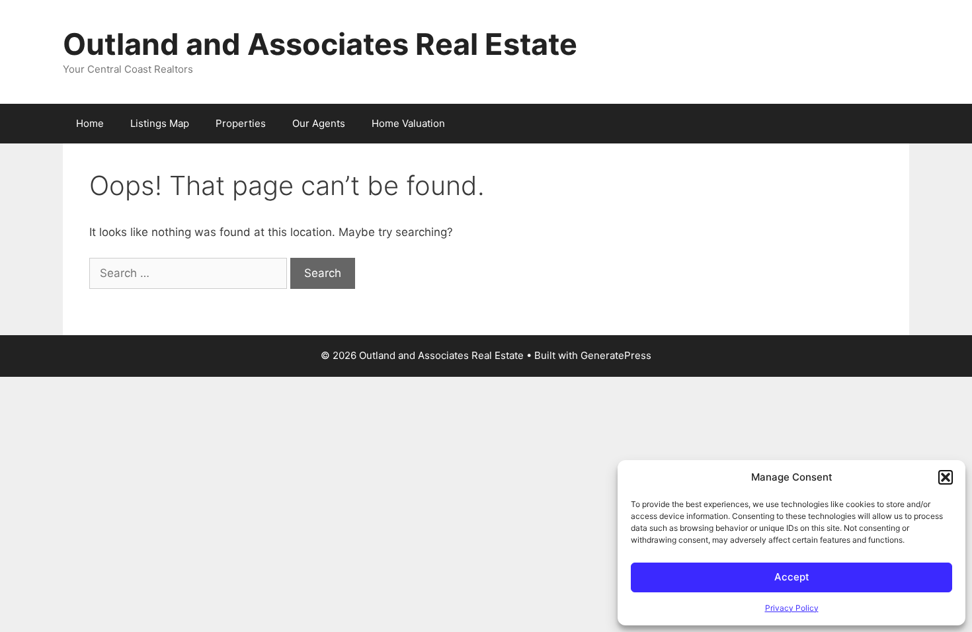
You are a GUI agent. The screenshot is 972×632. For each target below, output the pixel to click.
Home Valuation (408, 123)
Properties (241, 123)
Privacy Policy (792, 608)
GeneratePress (616, 355)
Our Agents (318, 123)
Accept (791, 577)
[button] (945, 477)
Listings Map (159, 123)
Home (90, 123)
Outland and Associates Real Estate (320, 44)
